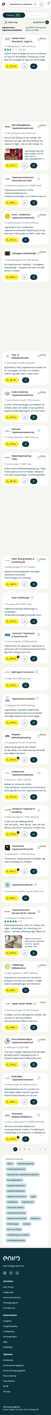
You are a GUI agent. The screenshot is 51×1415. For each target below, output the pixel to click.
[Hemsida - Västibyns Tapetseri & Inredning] (24, 834)
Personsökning (9, 1376)
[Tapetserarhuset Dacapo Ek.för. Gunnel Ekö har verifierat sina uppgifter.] (38, 911)
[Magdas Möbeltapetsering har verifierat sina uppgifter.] (38, 735)
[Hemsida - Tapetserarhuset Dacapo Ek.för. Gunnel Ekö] (24, 953)
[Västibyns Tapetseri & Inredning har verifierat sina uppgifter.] (38, 810)
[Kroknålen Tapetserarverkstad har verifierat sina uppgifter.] (38, 1077)
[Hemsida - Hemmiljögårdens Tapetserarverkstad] (24, 165)
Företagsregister (10, 1302)
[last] (45, 1149)
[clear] (35, 4)
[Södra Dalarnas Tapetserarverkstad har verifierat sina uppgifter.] (38, 393)
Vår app (6, 1391)
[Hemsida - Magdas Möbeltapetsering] (24, 760)
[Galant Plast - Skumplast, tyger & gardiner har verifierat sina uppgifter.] (38, 39)
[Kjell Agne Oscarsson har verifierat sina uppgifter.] (36, 671)
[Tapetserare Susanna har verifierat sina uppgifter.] (37, 698)
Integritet (7, 1321)
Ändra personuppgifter (13, 1365)
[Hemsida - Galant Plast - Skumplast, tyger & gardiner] (24, 66)
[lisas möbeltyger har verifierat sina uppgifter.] (32, 597)
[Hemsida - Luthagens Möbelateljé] (24, 277)
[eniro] (3, 4)
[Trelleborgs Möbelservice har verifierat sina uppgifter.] (38, 966)
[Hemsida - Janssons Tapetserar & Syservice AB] (24, 658)
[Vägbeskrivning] (33, 66)
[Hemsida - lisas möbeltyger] (24, 621)
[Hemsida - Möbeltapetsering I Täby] (24, 481)
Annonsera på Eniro (12, 1297)
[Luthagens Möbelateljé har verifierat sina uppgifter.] (38, 253)
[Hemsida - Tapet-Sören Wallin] (24, 1027)
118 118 (5, 1386)
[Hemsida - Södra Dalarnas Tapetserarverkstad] (24, 417)
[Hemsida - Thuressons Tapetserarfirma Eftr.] (24, 871)
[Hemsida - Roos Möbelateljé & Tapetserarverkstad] (24, 1064)
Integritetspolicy (10, 1326)
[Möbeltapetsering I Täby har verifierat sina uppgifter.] (38, 457)
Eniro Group (8, 1287)
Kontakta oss (9, 1308)
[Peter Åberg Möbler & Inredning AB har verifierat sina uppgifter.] (38, 560)
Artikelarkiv (8, 1347)
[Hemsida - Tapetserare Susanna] (24, 722)
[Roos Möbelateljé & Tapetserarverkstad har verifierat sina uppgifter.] (38, 1040)
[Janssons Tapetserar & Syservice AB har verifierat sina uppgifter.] (38, 634)
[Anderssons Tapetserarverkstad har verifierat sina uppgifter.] (38, 773)
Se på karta (38, 22)
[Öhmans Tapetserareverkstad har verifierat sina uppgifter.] (38, 430)
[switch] (4, 22)
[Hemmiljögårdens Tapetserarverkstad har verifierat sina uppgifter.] (38, 126)
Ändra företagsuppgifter (14, 1370)
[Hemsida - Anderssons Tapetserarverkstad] (24, 797)
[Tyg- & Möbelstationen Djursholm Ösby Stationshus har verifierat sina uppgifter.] (38, 356)
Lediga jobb (8, 1292)
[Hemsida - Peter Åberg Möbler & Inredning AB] (24, 584)
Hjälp (5, 1342)
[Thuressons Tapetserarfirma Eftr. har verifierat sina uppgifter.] (38, 847)
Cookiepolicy (9, 1331)
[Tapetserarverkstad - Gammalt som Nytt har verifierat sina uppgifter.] (38, 178)
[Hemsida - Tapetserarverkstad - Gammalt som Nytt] (24, 203)
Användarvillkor (10, 1336)
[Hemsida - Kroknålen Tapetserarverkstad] (24, 1102)
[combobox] (22, 4)
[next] (40, 1149)
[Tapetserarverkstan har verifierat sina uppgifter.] (35, 884)
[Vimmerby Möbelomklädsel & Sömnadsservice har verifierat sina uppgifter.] (38, 1115)
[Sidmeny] (48, 3)
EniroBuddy (8, 1360)
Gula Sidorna (9, 1381)
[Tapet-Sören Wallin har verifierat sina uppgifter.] (34, 1003)
